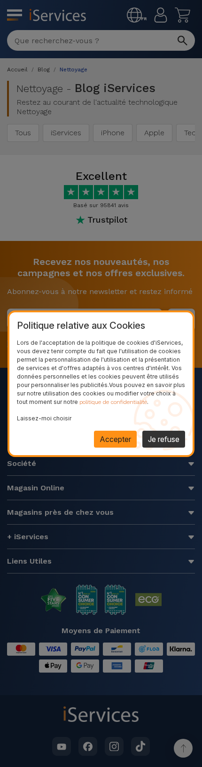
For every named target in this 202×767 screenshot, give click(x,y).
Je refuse (163, 439)
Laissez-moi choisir (44, 418)
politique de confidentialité (113, 402)
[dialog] (101, 383)
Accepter (115, 439)
